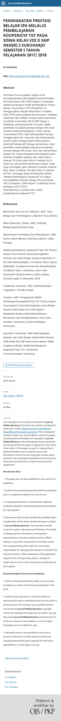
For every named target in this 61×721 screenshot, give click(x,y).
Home (6, 10)
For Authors (10, 682)
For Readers (10, 677)
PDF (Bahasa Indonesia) (19, 365)
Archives (17, 10)
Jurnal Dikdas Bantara (20, 3)
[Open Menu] (3, 3)
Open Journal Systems (17, 658)
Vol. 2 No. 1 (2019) (34, 10)
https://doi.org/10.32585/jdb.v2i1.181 (29, 76)
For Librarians (11, 687)
